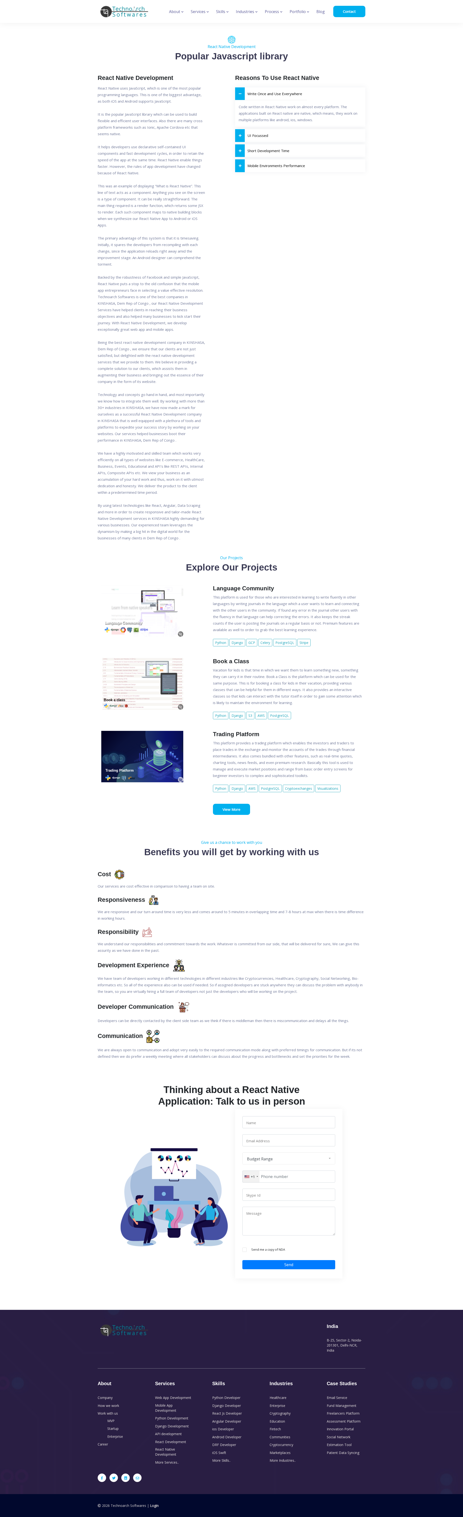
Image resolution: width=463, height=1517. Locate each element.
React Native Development (165, 1452)
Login (154, 1505)
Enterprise (115, 1436)
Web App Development (173, 1397)
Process (272, 11)
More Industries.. (283, 1460)
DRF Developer (224, 1444)
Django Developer (226, 1405)
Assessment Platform (344, 1421)
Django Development (172, 1426)
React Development (170, 1441)
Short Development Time (268, 150)
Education (277, 1421)
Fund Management (341, 1405)
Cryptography (280, 1413)
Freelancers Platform (343, 1413)
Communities (280, 1437)
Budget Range (260, 1159)
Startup (113, 1428)
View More (231, 809)
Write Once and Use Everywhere (274, 93)
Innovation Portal (340, 1429)
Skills (221, 11)
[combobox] (251, 1176)
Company (105, 1397)
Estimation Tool (339, 1444)
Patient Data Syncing (343, 1452)
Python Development (171, 1418)
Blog (320, 11)
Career (103, 1444)
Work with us (108, 1413)
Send (288, 1264)
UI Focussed (257, 135)
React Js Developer (227, 1413)
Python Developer (226, 1397)
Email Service (337, 1397)
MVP (111, 1420)
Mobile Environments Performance (276, 165)
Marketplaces (280, 1452)
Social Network (338, 1437)
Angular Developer (226, 1421)
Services (198, 11)
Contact (349, 11)
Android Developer (226, 1437)
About (175, 11)
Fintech (275, 1429)
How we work (108, 1405)
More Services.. (167, 1462)
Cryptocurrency (281, 1444)
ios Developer (223, 1429)
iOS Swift (219, 1452)
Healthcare (278, 1397)
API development (168, 1434)
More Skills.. (221, 1460)
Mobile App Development (165, 1408)
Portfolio (298, 11)
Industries (245, 11)
